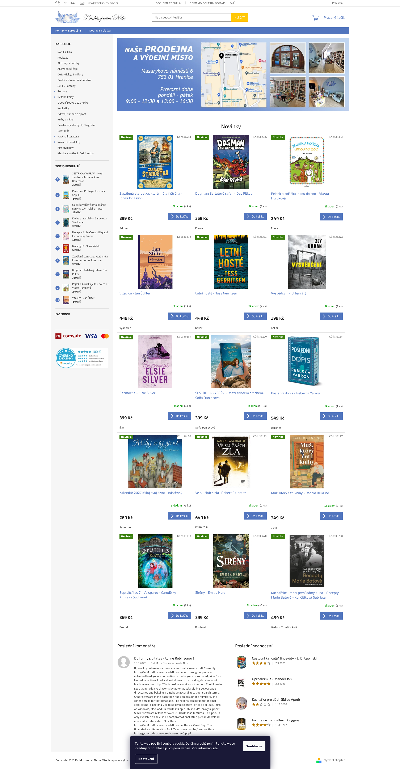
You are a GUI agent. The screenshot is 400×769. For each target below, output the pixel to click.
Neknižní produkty (69, 142)
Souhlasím (254, 746)
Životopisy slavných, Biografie (77, 125)
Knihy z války (65, 119)
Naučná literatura (68, 137)
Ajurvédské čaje (68, 69)
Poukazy (63, 58)
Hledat (240, 17)
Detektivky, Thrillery (70, 75)
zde (215, 748)
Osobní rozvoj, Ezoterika (73, 103)
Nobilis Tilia (65, 52)
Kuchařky (63, 108)
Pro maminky (66, 148)
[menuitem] (68, 30)
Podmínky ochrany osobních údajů (213, 3)
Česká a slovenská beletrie (75, 80)
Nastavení (146, 759)
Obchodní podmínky (168, 3)
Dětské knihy (66, 97)
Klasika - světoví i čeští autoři (76, 153)
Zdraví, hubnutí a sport (72, 114)
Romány (63, 91)
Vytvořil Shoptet (334, 760)
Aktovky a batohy (68, 63)
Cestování (64, 131)
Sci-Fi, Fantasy (67, 86)
